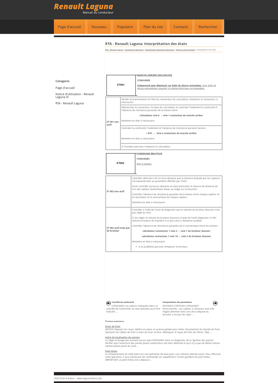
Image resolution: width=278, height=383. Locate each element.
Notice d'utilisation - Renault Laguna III (75, 95)
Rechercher (208, 26)
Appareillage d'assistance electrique (159, 50)
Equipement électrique (134, 50)
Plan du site (153, 26)
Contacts (181, 26)
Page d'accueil (69, 26)
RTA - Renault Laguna (114, 50)
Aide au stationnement (185, 50)
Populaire (125, 26)
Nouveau (99, 26)
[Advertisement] (163, 62)
